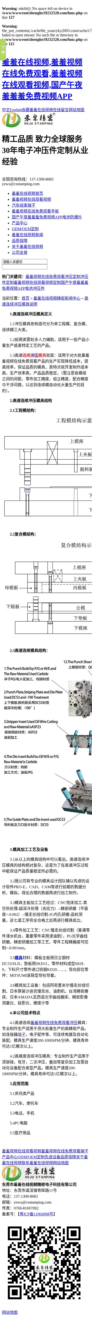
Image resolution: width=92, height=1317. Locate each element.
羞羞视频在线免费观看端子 (64, 1151)
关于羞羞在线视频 (27, 247)
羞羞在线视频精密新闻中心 (56, 298)
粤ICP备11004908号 (36, 1214)
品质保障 (19, 241)
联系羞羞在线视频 (37, 1163)
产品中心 (19, 223)
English (16, 110)
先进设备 (52, 1157)
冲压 (34, 355)
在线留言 (61, 110)
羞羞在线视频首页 (27, 193)
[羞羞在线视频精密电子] (28, 126)
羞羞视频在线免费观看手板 (35, 211)
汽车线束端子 (23, 205)
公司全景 (19, 252)
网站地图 (76, 110)
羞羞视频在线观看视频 (31, 199)
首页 (25, 298)
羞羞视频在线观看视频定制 (37, 282)
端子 (22, 1034)
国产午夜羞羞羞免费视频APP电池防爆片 (47, 217)
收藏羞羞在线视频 (37, 110)
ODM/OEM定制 (25, 229)
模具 (19, 958)
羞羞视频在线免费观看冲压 (54, 1023)
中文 (6, 110)
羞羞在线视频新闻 (27, 235)
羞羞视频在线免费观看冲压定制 (53, 277)
